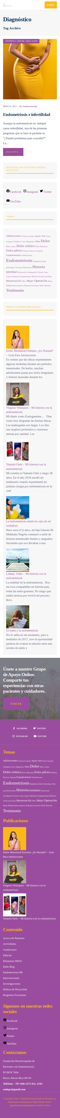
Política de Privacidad (15, 989)
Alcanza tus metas (28, 236)
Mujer (30, 280)
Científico (10, 41)
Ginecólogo (10, 267)
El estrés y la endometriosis (22, 630)
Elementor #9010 (12, 961)
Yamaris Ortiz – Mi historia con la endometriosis (29, 918)
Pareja (50, 281)
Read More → (13, 152)
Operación (40, 280)
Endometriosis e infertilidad (26, 114)
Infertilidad (11, 272)
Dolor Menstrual (41, 246)
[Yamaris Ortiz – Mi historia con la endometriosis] (30, 450)
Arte (43, 236)
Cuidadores (17, 241)
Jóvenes (40, 272)
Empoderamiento (13, 255)
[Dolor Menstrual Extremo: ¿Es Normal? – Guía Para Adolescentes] (30, 337)
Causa (48, 236)
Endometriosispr (30, 106)
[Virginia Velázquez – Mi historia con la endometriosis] (30, 394)
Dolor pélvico (14, 250)
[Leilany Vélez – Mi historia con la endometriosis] (30, 560)
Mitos (24, 281)
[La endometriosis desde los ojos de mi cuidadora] (30, 507)
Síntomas (47, 285)
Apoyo (38, 236)
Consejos (9, 241)
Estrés (44, 261)
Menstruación (13, 280)
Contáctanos (10, 949)
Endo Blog (9, 966)
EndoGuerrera (27, 255)
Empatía (40, 251)
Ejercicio (33, 251)
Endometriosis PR (12, 972)
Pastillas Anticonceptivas (14, 285)
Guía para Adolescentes (23, 267)
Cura (23, 241)
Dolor (21, 41)
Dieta (37, 241)
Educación (32, 41)
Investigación (32, 272)
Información (22, 272)
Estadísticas (37, 261)
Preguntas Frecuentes (14, 995)
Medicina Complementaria (21, 276)
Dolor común (11, 246)
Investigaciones (11, 983)
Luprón (9, 276)
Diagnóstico (30, 241)
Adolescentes (13, 235)
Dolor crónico (25, 246)
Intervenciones (11, 978)
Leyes (46, 272)
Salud (42, 285)
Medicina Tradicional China (42, 276)
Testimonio (15, 290)
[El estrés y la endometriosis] (30, 616)
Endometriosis (19, 260)
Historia (38, 267)
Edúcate (26, 251)
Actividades (9, 943)
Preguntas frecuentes (31, 285)
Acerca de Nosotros (13, 938)
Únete (16, 703)
